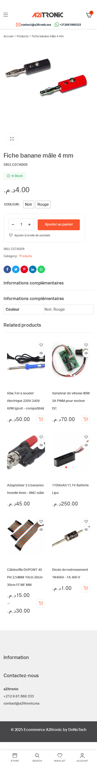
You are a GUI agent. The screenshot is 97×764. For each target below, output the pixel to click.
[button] (12, 139)
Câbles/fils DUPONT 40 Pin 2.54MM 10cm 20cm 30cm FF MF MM (25, 577)
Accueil (8, 36)
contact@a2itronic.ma (36, 24)
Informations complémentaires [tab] (34, 283)
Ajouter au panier (59, 224)
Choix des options (40, 603)
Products (22, 36)
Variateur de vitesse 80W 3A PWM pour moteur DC (71, 401)
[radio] (28, 204)
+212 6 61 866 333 (19, 696)
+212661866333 (70, 24)
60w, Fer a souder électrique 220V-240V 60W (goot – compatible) (25, 401)
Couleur (11, 204)
